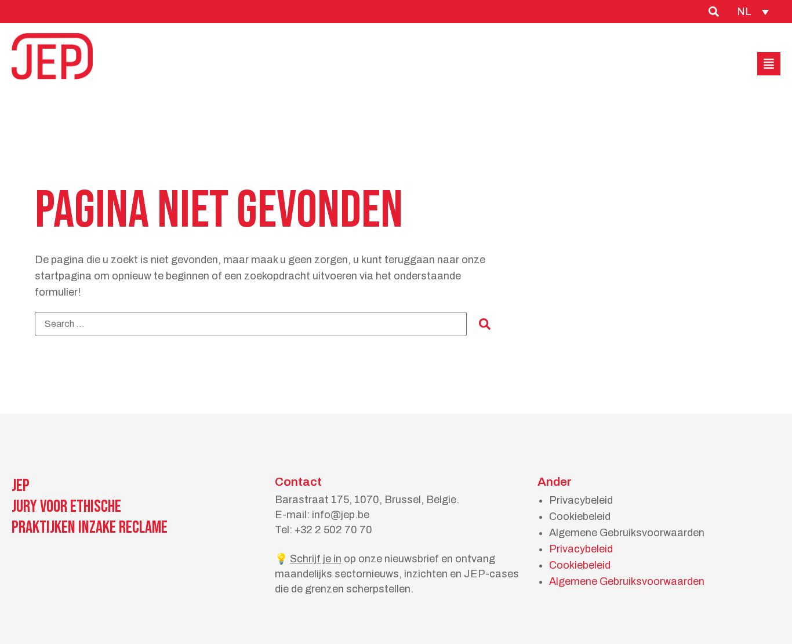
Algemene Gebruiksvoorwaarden (626, 533)
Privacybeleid (581, 500)
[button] (768, 63)
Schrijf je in (315, 559)
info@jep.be (340, 515)
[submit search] (485, 324)
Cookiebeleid (580, 516)
